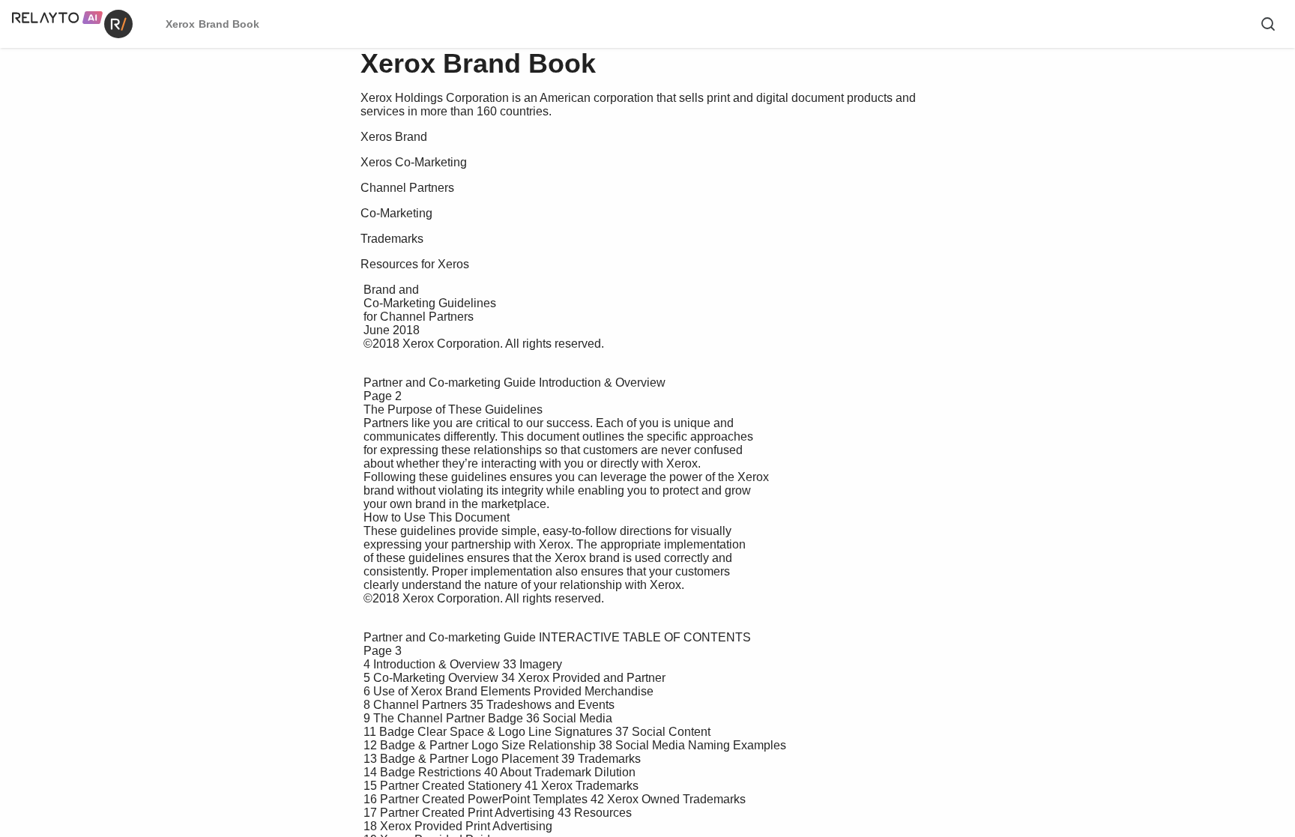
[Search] (1268, 24)
